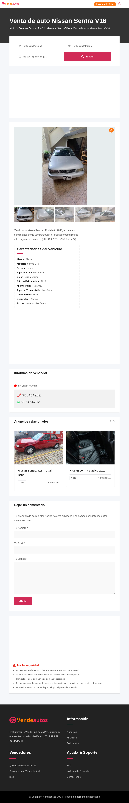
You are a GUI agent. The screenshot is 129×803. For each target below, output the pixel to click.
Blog (11, 776)
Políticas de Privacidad (78, 771)
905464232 (31, 395)
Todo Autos (73, 743)
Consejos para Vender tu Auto (25, 771)
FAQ (69, 765)
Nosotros (72, 732)
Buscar (89, 56)
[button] (110, 421)
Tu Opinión (20, 558)
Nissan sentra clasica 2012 (87, 470)
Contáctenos (74, 776)
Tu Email (19, 543)
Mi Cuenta (72, 737)
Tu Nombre (21, 527)
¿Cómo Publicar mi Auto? (22, 765)
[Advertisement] (64, 96)
